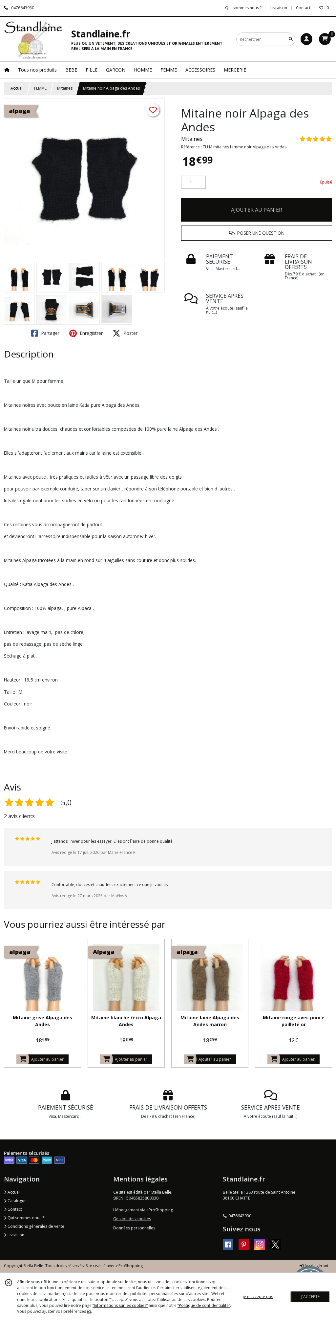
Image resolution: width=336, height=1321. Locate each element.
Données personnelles (134, 1228)
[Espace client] (306, 39)
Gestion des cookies (132, 1219)
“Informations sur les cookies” (120, 1305)
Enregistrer (90, 333)
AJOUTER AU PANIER (256, 209)
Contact (303, 8)
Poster (129, 333)
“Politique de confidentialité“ (204, 1305)
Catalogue (17, 1200)
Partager (49, 333)
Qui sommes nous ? (25, 1218)
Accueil (17, 88)
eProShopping (129, 1265)
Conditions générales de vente (35, 1226)
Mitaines (65, 88)
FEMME (40, 88)
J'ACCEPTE (310, 1296)
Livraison (15, 1235)
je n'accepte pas (258, 1296)
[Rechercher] (290, 39)
